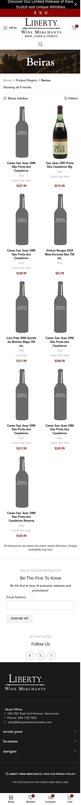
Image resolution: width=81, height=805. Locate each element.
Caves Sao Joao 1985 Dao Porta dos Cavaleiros (21, 254)
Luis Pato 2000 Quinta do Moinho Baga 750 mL (21, 342)
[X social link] (40, 13)
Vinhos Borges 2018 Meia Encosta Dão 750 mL (59, 254)
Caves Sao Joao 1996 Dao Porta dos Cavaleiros (21, 167)
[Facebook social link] (35, 13)
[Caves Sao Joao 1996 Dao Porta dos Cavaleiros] (21, 132)
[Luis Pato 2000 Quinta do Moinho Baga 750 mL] (21, 307)
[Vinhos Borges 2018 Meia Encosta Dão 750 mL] (60, 219)
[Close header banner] (75, 4)
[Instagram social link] (46, 13)
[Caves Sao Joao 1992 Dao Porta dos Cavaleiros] (60, 307)
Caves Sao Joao (21, 180)
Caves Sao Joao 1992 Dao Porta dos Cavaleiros (60, 342)
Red (21, 175)
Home (7, 80)
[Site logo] (41, 27)
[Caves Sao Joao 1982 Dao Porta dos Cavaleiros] (60, 394)
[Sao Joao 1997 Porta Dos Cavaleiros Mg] (60, 132)
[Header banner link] (40, 4)
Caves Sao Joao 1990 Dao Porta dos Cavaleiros (21, 429)
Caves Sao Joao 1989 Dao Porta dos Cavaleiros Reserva (21, 517)
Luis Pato (21, 355)
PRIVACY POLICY (66, 774)
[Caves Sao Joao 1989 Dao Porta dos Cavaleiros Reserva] (21, 482)
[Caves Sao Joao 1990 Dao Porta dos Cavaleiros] (21, 394)
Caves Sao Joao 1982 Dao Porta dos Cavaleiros (60, 429)
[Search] (40, 44)
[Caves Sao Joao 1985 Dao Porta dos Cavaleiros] (21, 219)
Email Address (16, 597)
